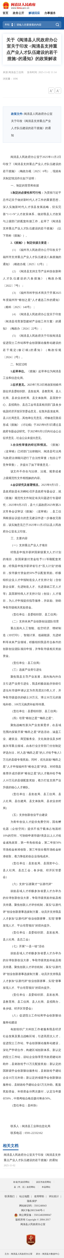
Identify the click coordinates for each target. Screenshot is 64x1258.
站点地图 (24, 1196)
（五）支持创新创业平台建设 (28, 814)
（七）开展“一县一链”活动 (27, 946)
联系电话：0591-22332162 (26, 1132)
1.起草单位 (17, 371)
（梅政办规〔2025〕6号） (33, 171)
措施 (32, 371)
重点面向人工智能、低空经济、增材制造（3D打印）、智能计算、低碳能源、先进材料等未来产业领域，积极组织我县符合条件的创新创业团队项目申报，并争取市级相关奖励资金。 (32, 642)
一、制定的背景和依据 (25, 185)
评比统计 (54, 1196)
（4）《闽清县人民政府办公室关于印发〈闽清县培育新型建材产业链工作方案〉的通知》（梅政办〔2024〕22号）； (32, 321)
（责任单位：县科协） (24, 1105)
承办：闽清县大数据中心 (47, 1254)
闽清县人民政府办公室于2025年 (30, 156)
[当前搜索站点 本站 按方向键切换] (12, 24)
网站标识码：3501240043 (33, 1205)
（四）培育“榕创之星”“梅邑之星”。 (32, 718)
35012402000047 (42, 1215)
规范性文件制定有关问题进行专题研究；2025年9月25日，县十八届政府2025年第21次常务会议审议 (32, 505)
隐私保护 (32, 1201)
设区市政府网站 (43, 1182)
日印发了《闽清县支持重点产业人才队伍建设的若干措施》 (32, 164)
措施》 (10, 498)
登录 (60, 16)
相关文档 (10, 1146)
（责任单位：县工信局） (26, 662)
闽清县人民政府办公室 (32, 1224)
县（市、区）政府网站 (24, 1187)
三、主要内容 (19, 538)
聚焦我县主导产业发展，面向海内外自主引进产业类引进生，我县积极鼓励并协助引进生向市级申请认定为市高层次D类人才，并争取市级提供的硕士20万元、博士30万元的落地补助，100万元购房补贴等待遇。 (32, 690)
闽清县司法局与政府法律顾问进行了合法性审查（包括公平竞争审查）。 (32, 458)
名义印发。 (21, 531)
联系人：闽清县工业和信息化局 (30, 1126)
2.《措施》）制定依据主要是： (30, 242)
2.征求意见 (17, 384)
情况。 (37, 484)
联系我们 (10, 1196)
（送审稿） (10, 451)
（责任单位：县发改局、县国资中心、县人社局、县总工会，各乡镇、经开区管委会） (32, 870)
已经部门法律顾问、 (30, 451)
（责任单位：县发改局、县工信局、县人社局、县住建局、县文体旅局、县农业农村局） (32, 801)
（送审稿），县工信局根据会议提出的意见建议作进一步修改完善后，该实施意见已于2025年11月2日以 (32, 518)
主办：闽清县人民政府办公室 (18, 1254)
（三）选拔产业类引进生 (26, 669)
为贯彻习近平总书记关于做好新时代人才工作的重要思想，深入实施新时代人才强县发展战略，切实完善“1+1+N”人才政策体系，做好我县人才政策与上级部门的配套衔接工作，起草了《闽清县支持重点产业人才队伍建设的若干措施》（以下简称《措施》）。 (32, 214)
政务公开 (18, 12)
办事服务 (50, 12)
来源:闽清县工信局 (13, 72)
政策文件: (17, 113)
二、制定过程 (18, 364)
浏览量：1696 (10, 78)
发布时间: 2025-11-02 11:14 (42, 72)
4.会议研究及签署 (21, 484)
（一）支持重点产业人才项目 (28, 545)
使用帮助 (39, 1196)
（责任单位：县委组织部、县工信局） (34, 614)
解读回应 (34, 12)
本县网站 (46, 1187)
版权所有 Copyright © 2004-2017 (32, 1219)
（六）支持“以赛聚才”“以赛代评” (31, 884)
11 (52, 156)
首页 (5, 12)
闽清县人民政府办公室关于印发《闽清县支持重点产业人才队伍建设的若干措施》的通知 (32, 1157)
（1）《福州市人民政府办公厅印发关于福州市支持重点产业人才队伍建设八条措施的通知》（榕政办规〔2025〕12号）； (32, 257)
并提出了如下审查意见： (35, 464)
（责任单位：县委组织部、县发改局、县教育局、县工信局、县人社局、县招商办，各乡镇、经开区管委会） (32, 1001)
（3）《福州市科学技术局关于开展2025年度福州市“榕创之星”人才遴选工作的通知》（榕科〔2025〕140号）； (32, 300)
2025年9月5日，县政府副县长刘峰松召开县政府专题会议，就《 (32, 491)
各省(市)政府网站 (21, 1182)
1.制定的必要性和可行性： (27, 192)
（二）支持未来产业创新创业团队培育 (34, 621)
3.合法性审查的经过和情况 (28, 444)
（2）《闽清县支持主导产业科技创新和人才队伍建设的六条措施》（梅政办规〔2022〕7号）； (32, 278)
